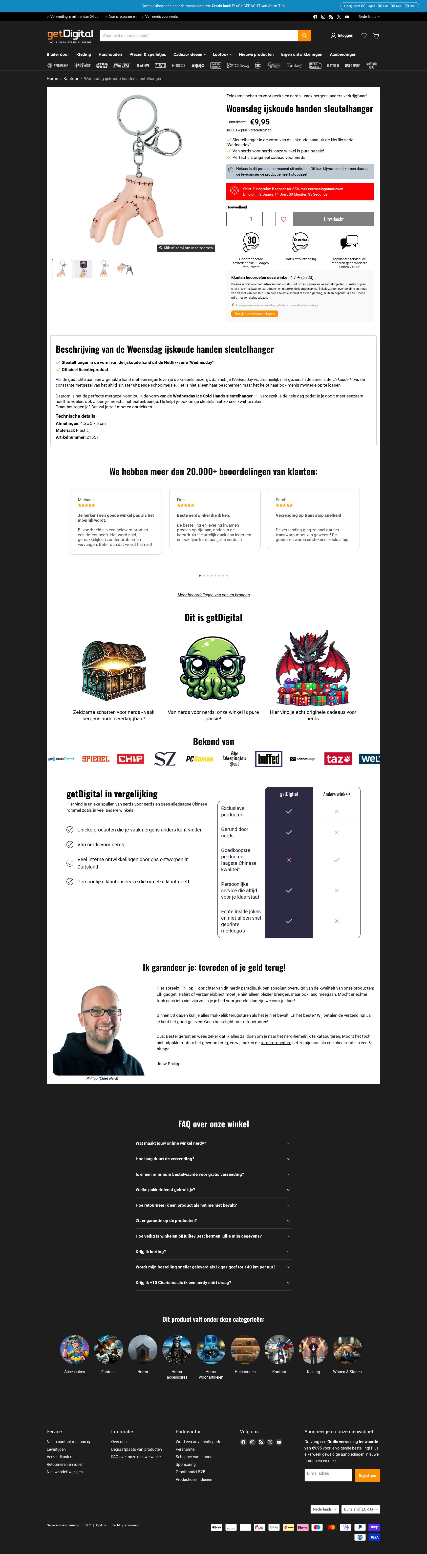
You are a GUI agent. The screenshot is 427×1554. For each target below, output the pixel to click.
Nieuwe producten (256, 54)
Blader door (58, 54)
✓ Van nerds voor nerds (160, 17)
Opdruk (101, 1525)
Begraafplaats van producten (136, 1449)
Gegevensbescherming (63, 1525)
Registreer (367, 1475)
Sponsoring (186, 1464)
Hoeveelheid (236, 207)
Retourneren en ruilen (65, 1464)
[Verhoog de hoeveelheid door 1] (269, 219)
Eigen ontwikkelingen (301, 54)
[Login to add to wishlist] (283, 219)
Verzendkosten (259, 130)
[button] (200, 576)
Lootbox (221, 54)
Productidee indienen (194, 1479)
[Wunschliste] (364, 35)
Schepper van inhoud (194, 1456)
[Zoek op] (304, 35)
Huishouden (110, 54)
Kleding (83, 54)
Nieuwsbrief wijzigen (65, 1472)
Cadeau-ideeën (188, 54)
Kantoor (71, 78)
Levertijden (56, 1449)
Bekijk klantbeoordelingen (255, 314)
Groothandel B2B (190, 1472)
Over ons (119, 1441)
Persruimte (185, 1449)
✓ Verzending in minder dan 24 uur (73, 17)
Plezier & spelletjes (147, 54)
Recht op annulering (125, 1525)
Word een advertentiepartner (200, 1441)
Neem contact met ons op (69, 1441)
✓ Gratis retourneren (121, 17)
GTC (88, 1525)
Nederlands (367, 17)
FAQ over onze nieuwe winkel (136, 1456)
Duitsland (358, 1509)
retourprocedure (276, 1042)
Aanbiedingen (343, 54)
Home (52, 78)
